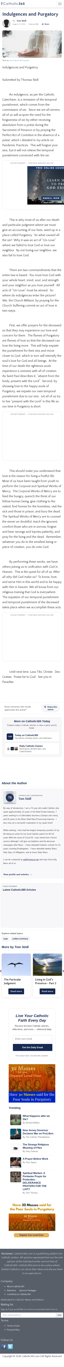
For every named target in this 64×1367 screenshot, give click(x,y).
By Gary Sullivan (30, 1151)
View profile (34, 24)
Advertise (11, 1290)
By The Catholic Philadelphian (36, 1137)
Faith (5, 939)
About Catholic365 (15, 1286)
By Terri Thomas (30, 1193)
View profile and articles (17, 874)
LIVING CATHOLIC (20, 939)
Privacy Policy (13, 1330)
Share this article (52, 708)
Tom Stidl (21, 21)
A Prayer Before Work (35, 1159)
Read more (16, 991)
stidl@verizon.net (31, 859)
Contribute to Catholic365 (19, 1294)
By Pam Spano (29, 1162)
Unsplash (25, 60)
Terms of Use (13, 1326)
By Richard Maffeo (31, 1123)
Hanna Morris (14, 60)
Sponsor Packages (27, 1290)
